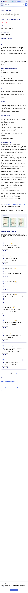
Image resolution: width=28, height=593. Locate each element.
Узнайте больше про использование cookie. (11, 587)
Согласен (14, 590)
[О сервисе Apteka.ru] (26, 1)
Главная (2, 8)
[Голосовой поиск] (24, 4)
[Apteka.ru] (4, 1)
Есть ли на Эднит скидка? (8, 391)
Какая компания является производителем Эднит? (8, 382)
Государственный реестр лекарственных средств (13, 204)
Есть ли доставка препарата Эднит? (10, 387)
